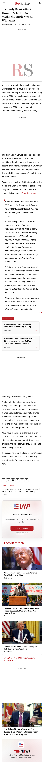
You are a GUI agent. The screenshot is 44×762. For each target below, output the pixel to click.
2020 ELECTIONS (31, 489)
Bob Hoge (7, 616)
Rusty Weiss (8, 578)
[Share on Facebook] (13, 480)
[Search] (40, 3)
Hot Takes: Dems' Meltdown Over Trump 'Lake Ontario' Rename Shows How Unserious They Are (21, 732)
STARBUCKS (6, 494)
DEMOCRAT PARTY (9, 492)
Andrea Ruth (7, 25)
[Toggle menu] (4, 3)
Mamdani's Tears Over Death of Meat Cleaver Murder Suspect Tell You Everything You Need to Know (22, 611)
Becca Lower (8, 652)
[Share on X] (3, 480)
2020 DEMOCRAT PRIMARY (12, 489)
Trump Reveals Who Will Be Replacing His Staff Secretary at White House (20, 648)
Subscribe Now (22, 533)
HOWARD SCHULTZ (26, 492)
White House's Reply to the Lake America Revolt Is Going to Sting (20, 574)
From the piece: (29, 193)
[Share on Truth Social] (8, 480)
